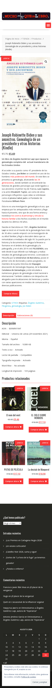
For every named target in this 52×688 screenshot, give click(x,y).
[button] (48, 25)
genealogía (16, 306)
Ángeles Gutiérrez (36, 303)
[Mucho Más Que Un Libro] (26, 19)
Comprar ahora (12, 427)
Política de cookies (28, 677)
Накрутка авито (10, 608)
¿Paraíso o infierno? (15, 568)
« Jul (5, 662)
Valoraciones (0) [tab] (25, 315)
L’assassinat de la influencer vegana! (27, 602)
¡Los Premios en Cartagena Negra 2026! (24, 540)
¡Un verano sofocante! (16, 546)
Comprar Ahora (10, 293)
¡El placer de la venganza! (22, 596)
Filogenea (6, 306)
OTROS (15, 303)
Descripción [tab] (8, 315)
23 (46, 651)
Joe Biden (27, 306)
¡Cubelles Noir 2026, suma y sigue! (21, 551)
